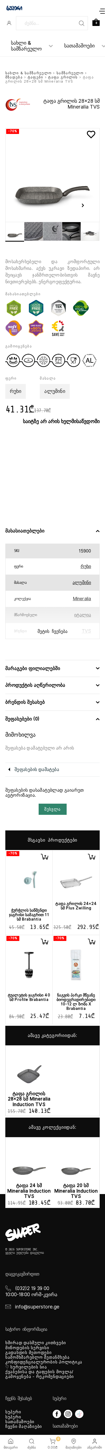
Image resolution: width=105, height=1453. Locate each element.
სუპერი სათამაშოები (19, 1419)
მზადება (14, 77)
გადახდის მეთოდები (28, 1352)
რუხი (86, 566)
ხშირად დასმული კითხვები (35, 1343)
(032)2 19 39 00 (32, 1288)
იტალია (82, 615)
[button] (44, 856)
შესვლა (52, 809)
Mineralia (82, 598)
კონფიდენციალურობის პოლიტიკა (43, 1362)
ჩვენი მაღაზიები (23, 1426)
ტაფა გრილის (63, 77)
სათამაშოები (79, 45)
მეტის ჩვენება (52, 631)
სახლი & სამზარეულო (26, 45)
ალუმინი (82, 582)
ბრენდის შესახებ (25, 702)
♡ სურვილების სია (26, 1367)
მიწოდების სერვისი (27, 1348)
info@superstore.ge (37, 1307)
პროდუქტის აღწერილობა (35, 685)
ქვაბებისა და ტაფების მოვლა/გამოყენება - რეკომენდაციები (39, 1374)
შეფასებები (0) (22, 718)
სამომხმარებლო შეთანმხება (37, 1357)
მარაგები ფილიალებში (32, 668)
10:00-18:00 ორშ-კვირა (31, 1294)
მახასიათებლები (25, 530)
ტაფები (35, 77)
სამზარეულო (70, 73)
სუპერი (13, 1412)
